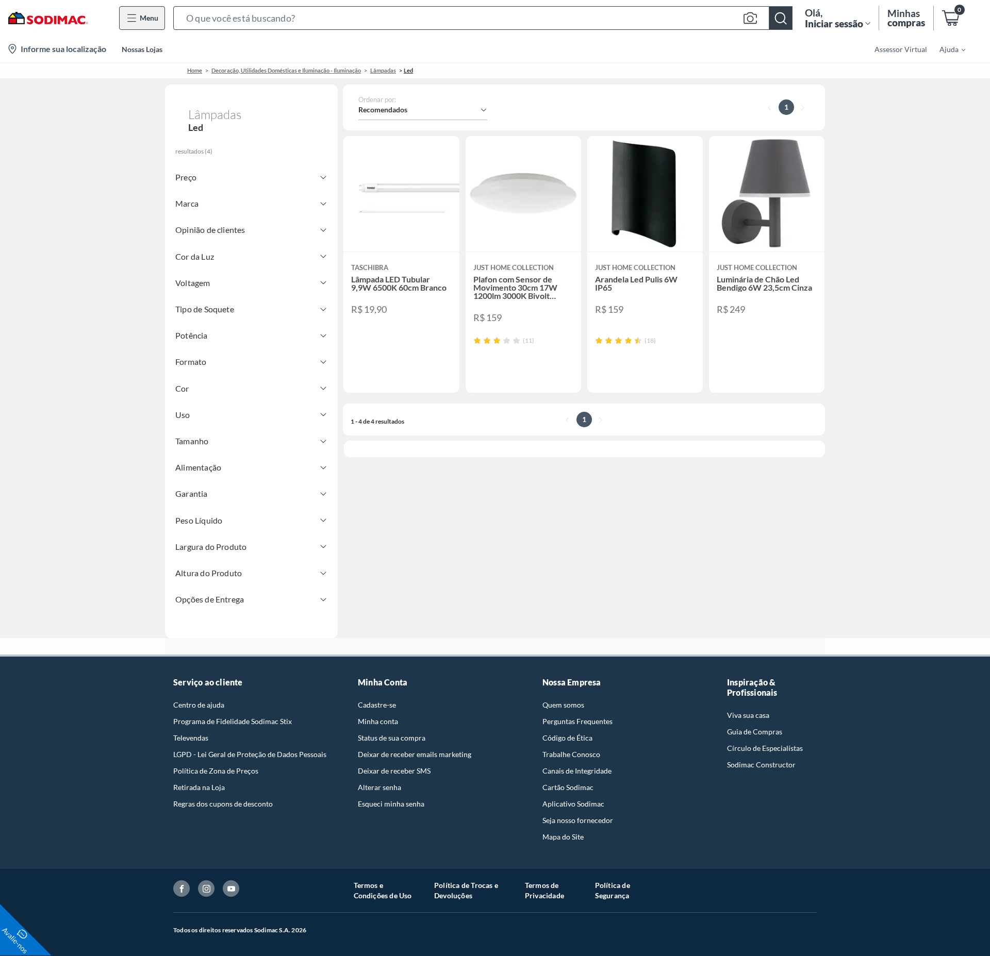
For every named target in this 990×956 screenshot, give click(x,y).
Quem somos (563, 704)
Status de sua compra (391, 737)
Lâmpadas (383, 70)
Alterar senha (379, 787)
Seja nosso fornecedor (577, 820)
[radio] (477, 340)
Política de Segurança (612, 890)
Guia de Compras (754, 731)
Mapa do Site (563, 836)
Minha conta (378, 721)
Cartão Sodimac (567, 787)
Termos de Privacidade (544, 890)
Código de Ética (567, 737)
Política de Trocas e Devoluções (466, 890)
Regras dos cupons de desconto (223, 803)
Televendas (190, 737)
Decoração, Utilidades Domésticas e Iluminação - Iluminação (286, 70)
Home (194, 70)
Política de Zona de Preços (215, 770)
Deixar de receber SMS (394, 770)
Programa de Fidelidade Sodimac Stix (232, 721)
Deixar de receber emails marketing (414, 754)
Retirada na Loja (199, 787)
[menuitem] (946, 49)
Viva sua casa (748, 715)
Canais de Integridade (577, 770)
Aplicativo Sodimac (573, 803)
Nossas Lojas (142, 49)
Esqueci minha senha (391, 803)
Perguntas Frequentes (577, 721)
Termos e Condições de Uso (383, 890)
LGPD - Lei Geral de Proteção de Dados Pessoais (249, 754)
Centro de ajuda (198, 704)
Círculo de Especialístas (765, 748)
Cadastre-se (377, 704)
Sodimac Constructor (761, 764)
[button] (483, 18)
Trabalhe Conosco (571, 754)
